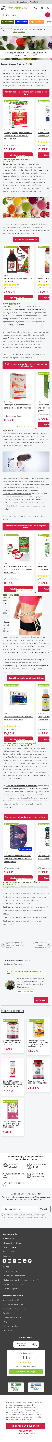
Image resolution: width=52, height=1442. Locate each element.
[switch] (34, 1344)
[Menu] (37, 1342)
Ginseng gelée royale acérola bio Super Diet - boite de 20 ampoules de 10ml (18, 136)
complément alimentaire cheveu (17, 494)
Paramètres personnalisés (26, 1432)
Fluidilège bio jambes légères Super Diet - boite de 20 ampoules (18, 406)
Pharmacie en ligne (20, 30)
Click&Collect (8, 1313)
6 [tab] (28, 156)
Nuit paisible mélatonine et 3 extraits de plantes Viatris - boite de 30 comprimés (18, 859)
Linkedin (25, 1261)
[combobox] (26, 15)
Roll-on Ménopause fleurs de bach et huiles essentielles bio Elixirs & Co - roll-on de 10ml (12, 1083)
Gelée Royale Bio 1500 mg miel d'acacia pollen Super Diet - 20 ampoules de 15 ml (38, 1043)
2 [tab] (19, 156)
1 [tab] (17, 156)
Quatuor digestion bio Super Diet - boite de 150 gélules (12, 1042)
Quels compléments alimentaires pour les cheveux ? (26, 893)
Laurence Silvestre (8, 64)
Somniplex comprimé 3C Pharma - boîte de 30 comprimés (18, 718)
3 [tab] (21, 156)
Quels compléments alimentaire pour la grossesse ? (26, 907)
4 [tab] (24, 156)
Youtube (19, 1261)
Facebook (4, 1261)
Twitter (14, 1261)
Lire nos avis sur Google (26, 1372)
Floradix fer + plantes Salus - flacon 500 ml (18, 280)
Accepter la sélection (26, 1426)
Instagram (9, 1261)
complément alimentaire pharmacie (21, 786)
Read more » (41, 1000)
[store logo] (20, 7)
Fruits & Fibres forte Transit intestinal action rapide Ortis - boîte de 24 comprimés (18, 570)
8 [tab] (33, 156)
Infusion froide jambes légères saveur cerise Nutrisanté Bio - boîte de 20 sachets (12, 1124)
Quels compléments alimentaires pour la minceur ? (25, 897)
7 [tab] (31, 156)
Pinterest (30, 1261)
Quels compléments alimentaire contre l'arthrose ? (25, 917)
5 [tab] (26, 156)
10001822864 (28, 991)
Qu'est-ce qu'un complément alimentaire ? (36, 945)
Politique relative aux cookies (19, 1419)
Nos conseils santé (36, 30)
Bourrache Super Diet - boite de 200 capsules (37, 1082)
